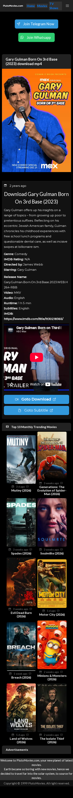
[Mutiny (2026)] (21, 482)
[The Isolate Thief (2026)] (52, 731)
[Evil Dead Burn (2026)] (21, 605)
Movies (42, 6)
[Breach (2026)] (21, 669)
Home (31, 6)
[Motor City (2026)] (52, 606)
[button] (67, 6)
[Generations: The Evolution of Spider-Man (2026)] (52, 479)
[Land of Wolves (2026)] (21, 731)
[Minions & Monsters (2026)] (52, 668)
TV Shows (53, 6)
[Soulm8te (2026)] (52, 545)
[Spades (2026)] (21, 545)
